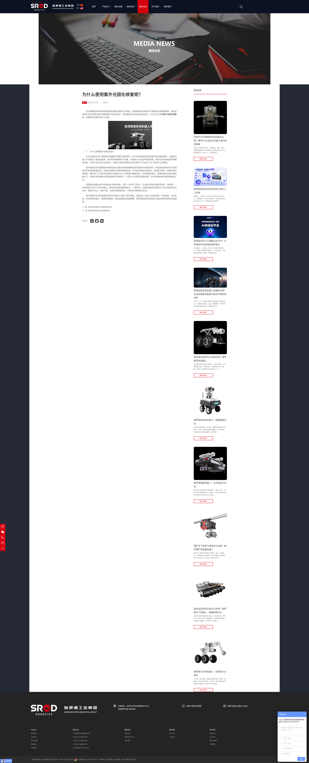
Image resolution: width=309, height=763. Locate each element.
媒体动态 (143, 7)
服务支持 (131, 7)
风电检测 (34, 748)
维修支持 (127, 733)
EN (78, 8)
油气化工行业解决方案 (80, 741)
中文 (78, 5)
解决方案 (118, 7)
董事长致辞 (213, 741)
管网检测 (34, 733)
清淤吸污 (34, 737)
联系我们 (168, 7)
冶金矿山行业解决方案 (80, 737)
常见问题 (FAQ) (130, 737)
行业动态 (172, 733)
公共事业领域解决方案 (80, 744)
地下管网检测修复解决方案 (81, 733)
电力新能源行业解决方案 (81, 748)
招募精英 (212, 744)
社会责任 (212, 737)
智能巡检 (34, 744)
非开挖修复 (34, 741)
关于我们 (155, 7)
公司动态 (172, 737)
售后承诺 (127, 741)
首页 (94, 7)
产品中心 (106, 7)
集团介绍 (212, 733)
